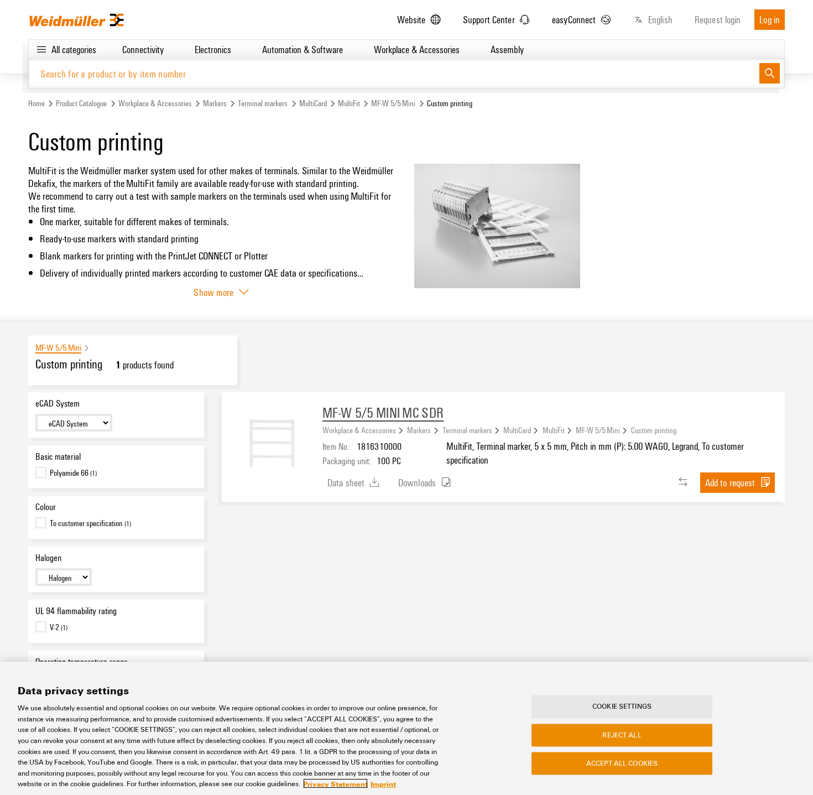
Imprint (383, 783)
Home (36, 103)
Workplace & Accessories (155, 103)
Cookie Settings (622, 706)
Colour (45, 507)
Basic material (58, 456)
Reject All (621, 734)
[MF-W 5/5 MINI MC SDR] (272, 442)
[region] (406, 728)
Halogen (48, 558)
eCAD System (57, 403)
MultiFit (349, 103)
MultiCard (313, 103)
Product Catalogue (81, 103)
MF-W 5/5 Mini (393, 103)
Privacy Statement (335, 783)
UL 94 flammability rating (76, 611)
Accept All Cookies (622, 763)
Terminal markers (263, 103)
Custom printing (653, 429)
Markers (215, 103)
